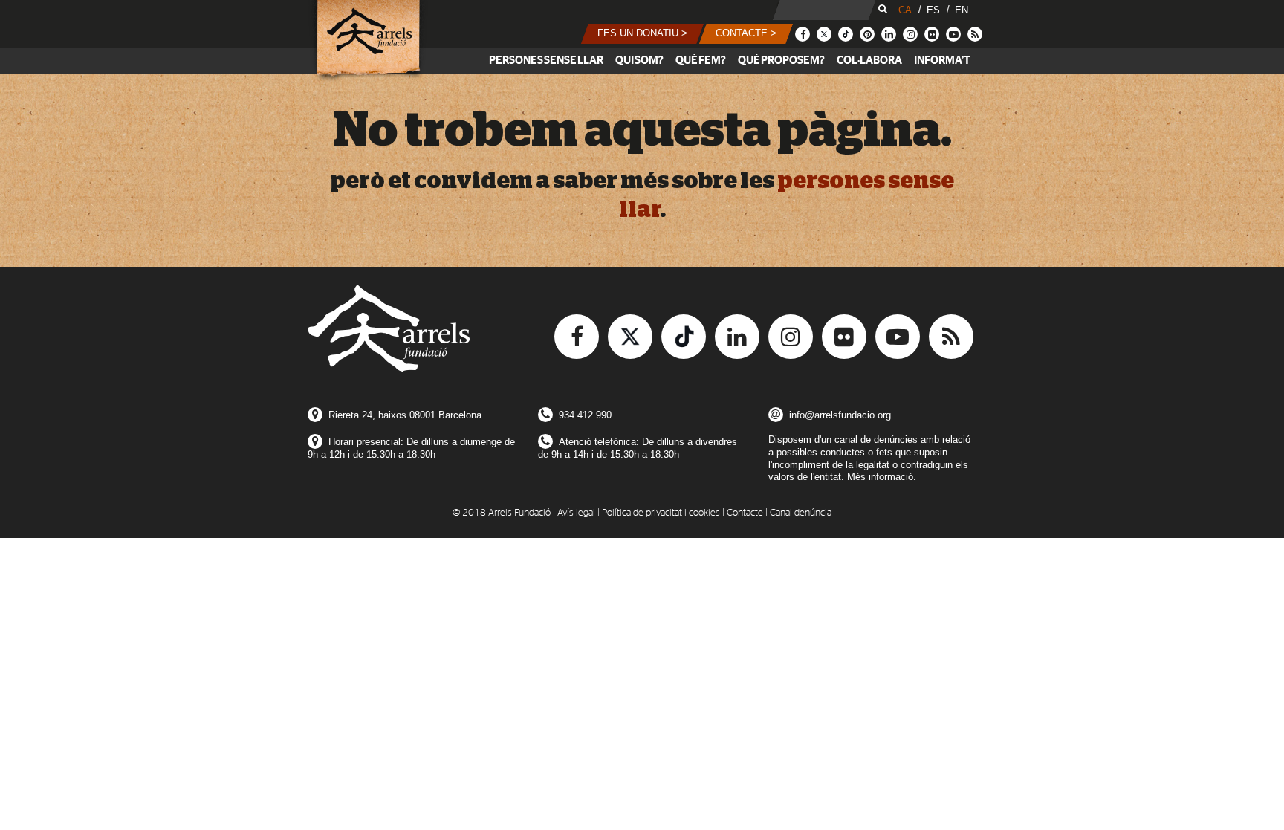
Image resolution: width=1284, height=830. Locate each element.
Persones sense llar (546, 60)
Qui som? (639, 60)
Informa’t (942, 60)
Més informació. (881, 476)
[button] (642, 34)
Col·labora (869, 60)
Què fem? (700, 60)
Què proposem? (781, 60)
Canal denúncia (800, 513)
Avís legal (576, 513)
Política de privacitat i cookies (661, 513)
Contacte (745, 513)
